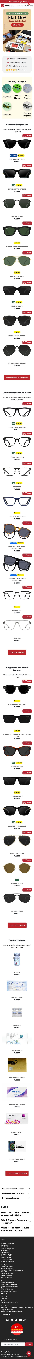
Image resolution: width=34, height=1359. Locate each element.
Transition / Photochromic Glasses (12, 1270)
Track (29, 1344)
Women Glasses (6, 1254)
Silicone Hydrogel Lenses (9, 1291)
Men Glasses (5, 1252)
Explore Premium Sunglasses (17, 377)
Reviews (20, 6)
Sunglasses (4, 1245)
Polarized (28, 675)
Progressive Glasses (7, 1274)
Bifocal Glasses (6, 1272)
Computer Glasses (7, 1266)
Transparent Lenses (17, 947)
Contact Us (4, 1299)
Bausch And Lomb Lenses (9, 1286)
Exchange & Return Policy (9, 1302)
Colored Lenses (8, 945)
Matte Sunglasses (7, 1275)
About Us (4, 1297)
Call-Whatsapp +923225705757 (12, 1311)
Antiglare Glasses (7, 1268)
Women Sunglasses (7, 1249)
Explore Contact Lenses (17, 1173)
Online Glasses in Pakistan (13, 1193)
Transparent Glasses (7, 1256)
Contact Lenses (25, 945)
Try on (28, 136)
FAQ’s (3, 1300)
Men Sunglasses (6, 1247)
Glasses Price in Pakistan (13, 1189)
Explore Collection (17, 652)
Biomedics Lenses (7, 1290)
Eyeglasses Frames (10, 1198)
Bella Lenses (5, 1288)
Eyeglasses (4, 1250)
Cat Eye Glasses (6, 1259)
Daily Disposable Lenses (9, 1284)
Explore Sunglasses (17, 925)
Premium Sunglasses (7, 1243)
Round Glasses (6, 1257)
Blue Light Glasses (7, 1265)
